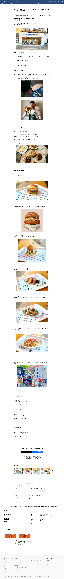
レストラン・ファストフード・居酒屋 (34, 485)
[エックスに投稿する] (41, 15)
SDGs (47, 490)
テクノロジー (5, 3)
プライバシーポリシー (11, 576)
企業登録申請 (55, 1)
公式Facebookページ (49, 560)
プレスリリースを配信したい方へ (8, 566)
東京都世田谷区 (30, 495)
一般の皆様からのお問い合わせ (46, 576)
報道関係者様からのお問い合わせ (28, 576)
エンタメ (16, 3)
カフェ (36, 490)
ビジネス (36, 3)
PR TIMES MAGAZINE (18, 565)
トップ (5, 506)
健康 (39, 490)
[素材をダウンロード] (47, 15)
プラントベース (36, 488)
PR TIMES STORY (17, 560)
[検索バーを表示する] (62, 1)
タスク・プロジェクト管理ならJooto (36, 560)
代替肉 (43, 490)
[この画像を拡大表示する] (18, 471)
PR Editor (16, 569)
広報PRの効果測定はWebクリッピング (20, 567)
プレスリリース (10, 506)
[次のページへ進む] (52, 471)
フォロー (6, 518)
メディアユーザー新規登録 (37, 451)
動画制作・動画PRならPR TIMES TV (20, 562)
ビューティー (21, 3)
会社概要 (5, 576)
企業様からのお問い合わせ (37, 576)
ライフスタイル (31, 3)
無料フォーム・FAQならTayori (35, 562)
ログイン (59, 1)
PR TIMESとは (6, 561)
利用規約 (21, 576)
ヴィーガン (30, 488)
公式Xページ (47, 564)
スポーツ (43, 3)
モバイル (9, 3)
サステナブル (43, 488)
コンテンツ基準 (17, 576)
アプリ (13, 3)
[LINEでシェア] (44, 15)
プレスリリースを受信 (48, 1)
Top (1, 3)
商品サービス (30, 483)
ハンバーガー (30, 490)
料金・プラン (6, 563)
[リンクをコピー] (49, 15)
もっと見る (58, 529)
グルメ (40, 3)
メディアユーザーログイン (26, 451)
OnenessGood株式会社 (17, 506)
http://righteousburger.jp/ (19, 409)
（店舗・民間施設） (36, 495)
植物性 (29, 492)
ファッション (26, 3)
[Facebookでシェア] (43, 15)
